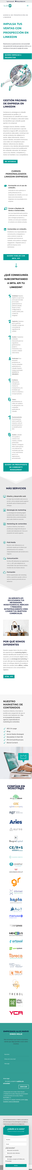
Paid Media (11, 542)
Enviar (23, 1087)
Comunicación (12, 558)
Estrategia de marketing (16, 510)
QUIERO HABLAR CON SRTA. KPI (16, 257)
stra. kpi (9, 676)
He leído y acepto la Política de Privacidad (14, 1160)
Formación (11, 572)
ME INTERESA (10, 161)
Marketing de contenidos (17, 524)
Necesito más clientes (13, 1153)
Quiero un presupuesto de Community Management (16, 467)
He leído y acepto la (13, 1082)
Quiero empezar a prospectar (13, 56)
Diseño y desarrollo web (16, 496)
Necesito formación (13, 1150)
